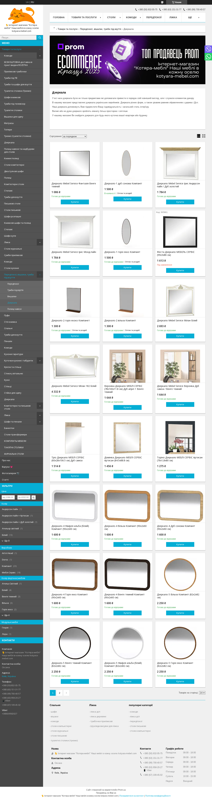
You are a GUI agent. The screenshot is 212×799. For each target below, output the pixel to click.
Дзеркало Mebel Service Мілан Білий (177, 320)
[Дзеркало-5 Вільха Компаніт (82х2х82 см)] (180, 574)
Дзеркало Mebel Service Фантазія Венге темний (74, 185)
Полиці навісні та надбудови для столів (19, 150)
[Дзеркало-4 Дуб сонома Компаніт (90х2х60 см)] (180, 506)
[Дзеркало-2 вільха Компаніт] (128, 300)
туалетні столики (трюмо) (64, 740)
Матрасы (9, 123)
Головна (59, 17)
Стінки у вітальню (13, 373)
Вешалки (11, 296)
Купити (75, 201)
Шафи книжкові (12, 97)
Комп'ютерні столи (14, 184)
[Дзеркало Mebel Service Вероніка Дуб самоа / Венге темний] (180, 366)
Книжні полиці (11, 158)
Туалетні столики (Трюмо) (17, 90)
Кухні (7, 379)
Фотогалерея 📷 (10, 473)
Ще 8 (6, 541)
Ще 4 (6, 615)
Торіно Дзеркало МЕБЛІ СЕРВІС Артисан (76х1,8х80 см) (180, 459)
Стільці (7, 386)
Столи (111, 17)
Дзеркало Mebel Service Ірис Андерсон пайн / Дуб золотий (178, 185)
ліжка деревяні (98, 716)
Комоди (8, 55)
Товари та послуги (11, 49)
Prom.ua (122, 790)
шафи (54, 711)
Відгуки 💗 (7, 466)
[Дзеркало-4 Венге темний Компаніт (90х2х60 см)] (128, 574)
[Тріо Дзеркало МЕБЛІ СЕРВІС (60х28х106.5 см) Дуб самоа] (75, 437)
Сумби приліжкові (13, 255)
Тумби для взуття (13, 197)
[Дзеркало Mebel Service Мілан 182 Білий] (75, 366)
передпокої (136, 721)
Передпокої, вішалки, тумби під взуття (19, 276)
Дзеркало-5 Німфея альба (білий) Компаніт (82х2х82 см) (123, 664)
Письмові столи (12, 203)
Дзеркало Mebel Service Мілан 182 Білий (74, 386)
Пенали (8, 341)
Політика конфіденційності (158, 796)
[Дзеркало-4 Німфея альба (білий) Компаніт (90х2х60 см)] (75, 506)
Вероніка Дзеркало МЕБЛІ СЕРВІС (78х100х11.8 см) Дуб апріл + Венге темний (124, 389)
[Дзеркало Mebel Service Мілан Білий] (180, 300)
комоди (55, 721)
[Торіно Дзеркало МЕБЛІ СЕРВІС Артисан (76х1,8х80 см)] (180, 437)
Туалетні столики (13, 110)
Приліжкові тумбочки (15, 71)
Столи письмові (12, 209)
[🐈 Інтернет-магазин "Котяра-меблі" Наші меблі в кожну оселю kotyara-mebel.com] (21, 15)
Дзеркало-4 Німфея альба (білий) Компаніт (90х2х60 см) (70, 527)
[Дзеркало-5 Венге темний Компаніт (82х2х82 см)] (75, 643)
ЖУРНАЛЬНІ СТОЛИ (14, 453)
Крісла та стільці (12, 366)
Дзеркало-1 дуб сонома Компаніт (123, 183)
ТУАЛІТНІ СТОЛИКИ (14, 447)
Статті (5, 479)
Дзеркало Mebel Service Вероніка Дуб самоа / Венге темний (178, 387)
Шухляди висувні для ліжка (104, 726)
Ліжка (7, 242)
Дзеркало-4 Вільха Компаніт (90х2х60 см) (125, 527)
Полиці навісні (14, 309)
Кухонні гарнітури (13, 354)
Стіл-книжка (10, 321)
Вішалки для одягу (13, 116)
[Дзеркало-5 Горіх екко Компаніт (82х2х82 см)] (180, 643)
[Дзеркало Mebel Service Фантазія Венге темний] (75, 163)
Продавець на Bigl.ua (106, 793)
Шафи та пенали (13, 421)
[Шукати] (39, 37)
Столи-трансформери (15, 434)
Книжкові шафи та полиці (17, 222)
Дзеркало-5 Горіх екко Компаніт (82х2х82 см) (175, 664)
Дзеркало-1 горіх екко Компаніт (122, 252)
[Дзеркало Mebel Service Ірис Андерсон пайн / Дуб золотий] (180, 163)
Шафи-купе (10, 235)
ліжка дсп (95, 711)
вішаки (54, 716)
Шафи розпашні (12, 216)
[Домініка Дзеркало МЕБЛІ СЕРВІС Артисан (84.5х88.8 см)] (128, 437)
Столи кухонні (11, 268)
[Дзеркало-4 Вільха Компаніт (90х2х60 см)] (128, 506)
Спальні (8, 328)
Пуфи (7, 315)
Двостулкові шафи (14, 171)
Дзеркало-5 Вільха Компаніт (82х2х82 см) (178, 596)
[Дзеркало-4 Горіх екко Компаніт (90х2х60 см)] (75, 574)
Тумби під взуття (15, 290)
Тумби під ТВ (10, 77)
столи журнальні (59, 730)
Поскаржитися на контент (131, 796)
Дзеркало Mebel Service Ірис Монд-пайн (74, 252)
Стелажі (8, 190)
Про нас (6, 460)
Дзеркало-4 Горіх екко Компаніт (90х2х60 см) (70, 596)
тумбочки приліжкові (101, 721)
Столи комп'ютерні (14, 164)
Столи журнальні (13, 248)
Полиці (7, 177)
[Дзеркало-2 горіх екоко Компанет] (75, 300)
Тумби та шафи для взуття (18, 84)
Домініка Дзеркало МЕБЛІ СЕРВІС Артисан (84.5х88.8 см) (123, 459)
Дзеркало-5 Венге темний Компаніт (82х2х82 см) (72, 664)
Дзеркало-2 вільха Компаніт (120, 320)
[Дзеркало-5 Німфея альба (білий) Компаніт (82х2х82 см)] (128, 643)
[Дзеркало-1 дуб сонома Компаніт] (128, 163)
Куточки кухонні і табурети (18, 360)
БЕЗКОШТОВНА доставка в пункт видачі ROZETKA (18, 64)
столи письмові (59, 735)
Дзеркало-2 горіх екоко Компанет (71, 320)
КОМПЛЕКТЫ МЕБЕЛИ (15, 440)
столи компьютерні (61, 726)
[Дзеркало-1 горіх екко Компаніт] (128, 232)
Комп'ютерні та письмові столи (17, 407)
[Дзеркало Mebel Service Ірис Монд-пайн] (75, 232)
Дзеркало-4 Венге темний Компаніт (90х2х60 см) (124, 596)
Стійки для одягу (12, 392)
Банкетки (9, 428)
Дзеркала (9, 142)
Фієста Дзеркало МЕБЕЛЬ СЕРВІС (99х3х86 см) (176, 253)
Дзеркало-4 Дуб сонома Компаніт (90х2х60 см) (176, 527)
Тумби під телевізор (14, 103)
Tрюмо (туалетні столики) (17, 136)
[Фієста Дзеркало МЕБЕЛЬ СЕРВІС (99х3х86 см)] (180, 232)
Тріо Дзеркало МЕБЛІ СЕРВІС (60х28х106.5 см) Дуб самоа (68, 459)
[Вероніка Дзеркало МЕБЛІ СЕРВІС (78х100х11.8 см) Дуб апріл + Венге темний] (128, 366)
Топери (8, 129)
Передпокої (13, 283)
